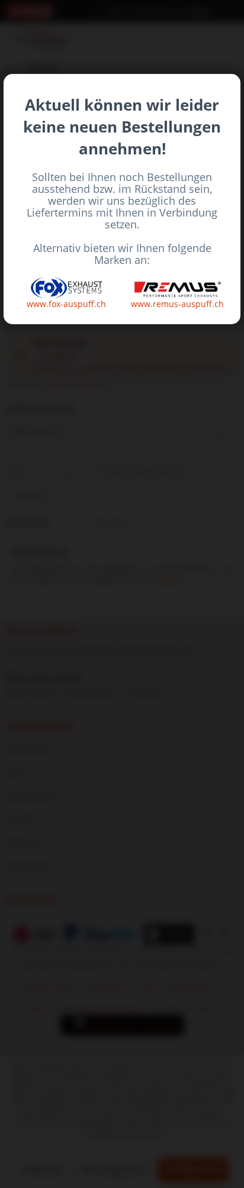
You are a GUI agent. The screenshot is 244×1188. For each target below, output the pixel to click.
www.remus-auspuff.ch (177, 303)
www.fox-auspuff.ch (66, 303)
